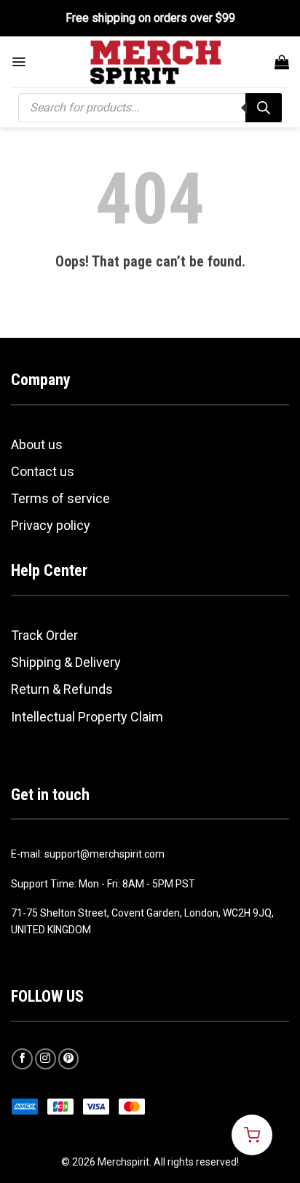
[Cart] (282, 62)
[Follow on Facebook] (22, 1058)
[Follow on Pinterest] (68, 1058)
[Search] (263, 107)
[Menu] (18, 62)
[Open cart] (252, 1135)
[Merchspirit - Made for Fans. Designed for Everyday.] (156, 61)
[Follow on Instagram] (45, 1058)
